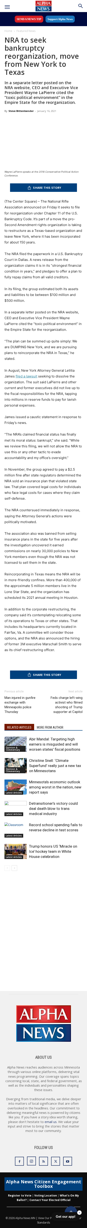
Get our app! (65, 1216)
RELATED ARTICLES (19, 727)
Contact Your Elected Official (49, 1200)
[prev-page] (7, 868)
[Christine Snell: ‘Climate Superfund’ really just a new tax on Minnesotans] (15, 765)
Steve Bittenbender (21, 111)
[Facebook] (19, 1161)
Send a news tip (29, 19)
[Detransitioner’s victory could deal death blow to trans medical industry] (15, 808)
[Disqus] (43, 934)
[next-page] (14, 868)
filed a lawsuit (26, 376)
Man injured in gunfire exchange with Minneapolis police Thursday (19, 705)
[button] (7, 7)
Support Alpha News (60, 19)
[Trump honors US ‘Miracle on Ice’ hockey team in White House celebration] (15, 851)
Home (8, 31)
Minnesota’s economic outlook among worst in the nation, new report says (55, 787)
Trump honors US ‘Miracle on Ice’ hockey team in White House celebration (53, 851)
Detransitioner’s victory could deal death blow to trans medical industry (53, 808)
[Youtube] (67, 1161)
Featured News (26, 31)
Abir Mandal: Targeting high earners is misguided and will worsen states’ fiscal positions (54, 744)
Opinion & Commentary (13, 748)
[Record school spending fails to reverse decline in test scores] (15, 830)
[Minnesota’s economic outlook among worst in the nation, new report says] (15, 787)
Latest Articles (14, 792)
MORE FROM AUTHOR (50, 727)
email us (51, 1122)
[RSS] (43, 1161)
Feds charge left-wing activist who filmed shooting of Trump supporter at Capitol (67, 705)
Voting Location (45, 1195)
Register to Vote (19, 1195)
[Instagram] (31, 1161)
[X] (55, 1161)
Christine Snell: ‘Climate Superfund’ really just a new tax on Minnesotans (55, 765)
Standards (43, 1222)
